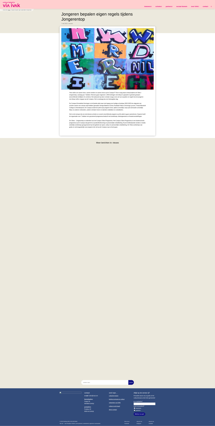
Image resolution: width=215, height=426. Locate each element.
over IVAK (194, 6)
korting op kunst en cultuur (117, 399)
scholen (158, 6)
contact (205, 6)
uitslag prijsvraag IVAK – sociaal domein (74, 360)
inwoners (147, 6)
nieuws (71, 23)
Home (9, 9)
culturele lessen (113, 395)
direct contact (113, 409)
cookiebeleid (86, 423)
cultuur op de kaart (114, 406)
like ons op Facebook (126, 422)
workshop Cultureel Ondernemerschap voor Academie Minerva (82, 209)
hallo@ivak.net (93, 395)
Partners (138, 410)
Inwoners (138, 408)
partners (169, 6)
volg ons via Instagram (139, 422)
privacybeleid (79, 423)
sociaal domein (181, 6)
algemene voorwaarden (95, 423)
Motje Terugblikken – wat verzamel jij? (74, 285)
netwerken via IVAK (115, 402)
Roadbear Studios (71, 423)
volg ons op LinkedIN (151, 422)
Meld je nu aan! (139, 414)
